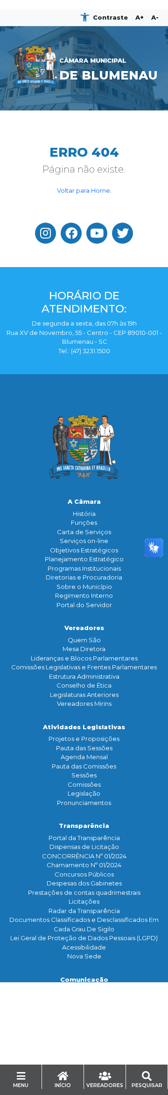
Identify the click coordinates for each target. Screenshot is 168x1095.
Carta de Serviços (84, 532)
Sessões (84, 775)
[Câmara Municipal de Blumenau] (84, 34)
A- (155, 17)
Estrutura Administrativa (84, 676)
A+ (139, 17)
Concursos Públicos (84, 874)
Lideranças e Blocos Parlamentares (84, 658)
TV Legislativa (84, 1009)
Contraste (110, 17)
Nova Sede (84, 956)
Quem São (84, 640)
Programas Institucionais (84, 568)
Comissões (84, 784)
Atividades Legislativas (84, 727)
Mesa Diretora (84, 649)
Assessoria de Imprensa (84, 1000)
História (84, 513)
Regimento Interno (84, 595)
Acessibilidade (84, 947)
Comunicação (84, 979)
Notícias (84, 991)
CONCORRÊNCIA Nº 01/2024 (84, 856)
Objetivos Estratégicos (84, 550)
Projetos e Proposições (84, 738)
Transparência (84, 825)
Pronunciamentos (84, 802)
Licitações (84, 901)
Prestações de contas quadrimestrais (84, 892)
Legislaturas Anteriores (84, 694)
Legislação (84, 793)
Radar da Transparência (84, 910)
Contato (84, 1051)
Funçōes (84, 522)
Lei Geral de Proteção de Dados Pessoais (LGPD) (84, 938)
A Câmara (84, 501)
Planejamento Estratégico (84, 559)
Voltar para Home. (84, 190)
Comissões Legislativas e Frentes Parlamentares (84, 667)
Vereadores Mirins (84, 703)
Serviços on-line (84, 540)
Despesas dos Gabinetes (84, 883)
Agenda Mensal (84, 757)
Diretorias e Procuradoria (84, 577)
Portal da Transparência (84, 837)
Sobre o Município (84, 586)
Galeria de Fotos (84, 1018)
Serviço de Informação (84, 1062)
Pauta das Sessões (84, 748)
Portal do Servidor (84, 605)
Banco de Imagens (84, 1027)
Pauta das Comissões (84, 766)
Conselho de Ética (84, 685)
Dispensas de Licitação (84, 846)
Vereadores (84, 627)
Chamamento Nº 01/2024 (84, 865)
